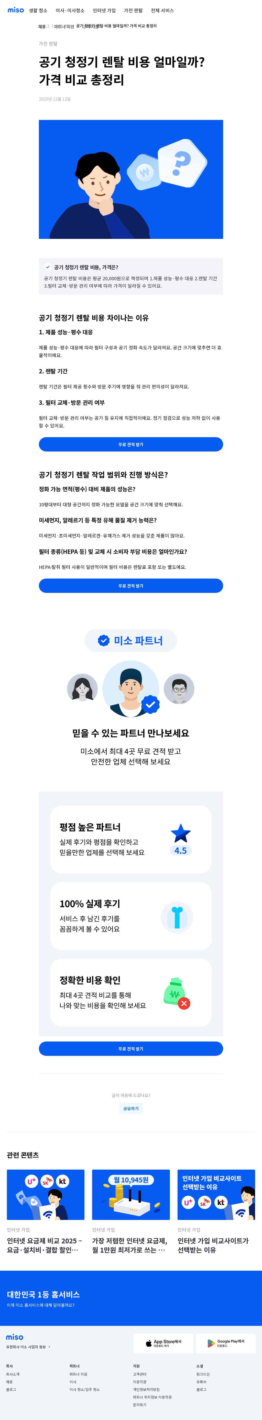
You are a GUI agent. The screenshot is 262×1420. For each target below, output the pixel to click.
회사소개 (12, 1374)
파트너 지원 (64, 26)
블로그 (11, 1389)
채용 (42, 26)
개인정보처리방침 (146, 1389)
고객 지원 (90, 26)
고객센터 (139, 1374)
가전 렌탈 (133, 10)
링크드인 (203, 1374)
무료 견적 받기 (131, 444)
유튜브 (201, 1381)
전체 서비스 (162, 10)
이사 (73, 1381)
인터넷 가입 (104, 10)
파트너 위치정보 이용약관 (152, 1397)
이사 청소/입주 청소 (85, 1389)
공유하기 (131, 1108)
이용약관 (139, 1381)
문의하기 (139, 1404)
